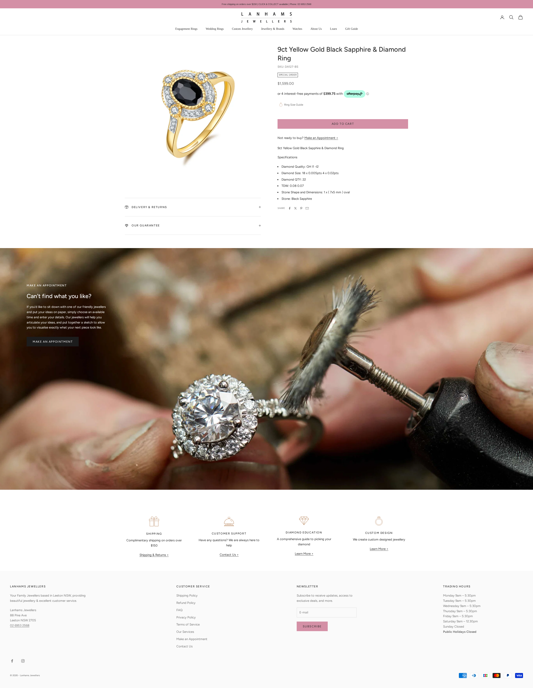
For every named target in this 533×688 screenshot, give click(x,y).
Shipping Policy (187, 595)
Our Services (185, 632)
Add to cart (343, 124)
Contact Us (184, 646)
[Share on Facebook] (289, 208)
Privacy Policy (186, 617)
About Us (316, 28)
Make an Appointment (53, 341)
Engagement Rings (186, 28)
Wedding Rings (215, 28)
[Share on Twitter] (295, 208)
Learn (333, 28)
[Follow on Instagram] (23, 661)
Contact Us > (229, 555)
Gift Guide (351, 28)
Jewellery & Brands (272, 28)
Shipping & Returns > (154, 555)
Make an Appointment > (321, 138)
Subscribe (312, 626)
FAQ (179, 610)
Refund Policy (186, 603)
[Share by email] (307, 208)
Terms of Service (188, 624)
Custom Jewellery (242, 28)
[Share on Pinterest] (301, 208)
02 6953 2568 (19, 625)
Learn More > (304, 554)
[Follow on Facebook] (12, 661)
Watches (297, 28)
